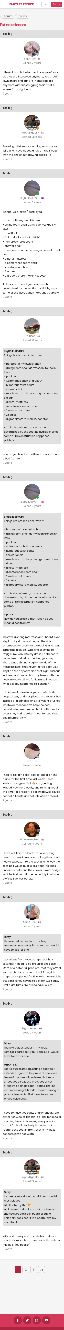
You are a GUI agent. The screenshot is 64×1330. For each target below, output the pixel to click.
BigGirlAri (30, 58)
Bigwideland (30, 1028)
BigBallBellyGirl (30, 198)
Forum (8, 16)
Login (45, 4)
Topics (22, 16)
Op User (30, 336)
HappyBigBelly (30, 133)
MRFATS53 (30, 922)
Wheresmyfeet (30, 839)
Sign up (57, 4)
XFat (30, 761)
